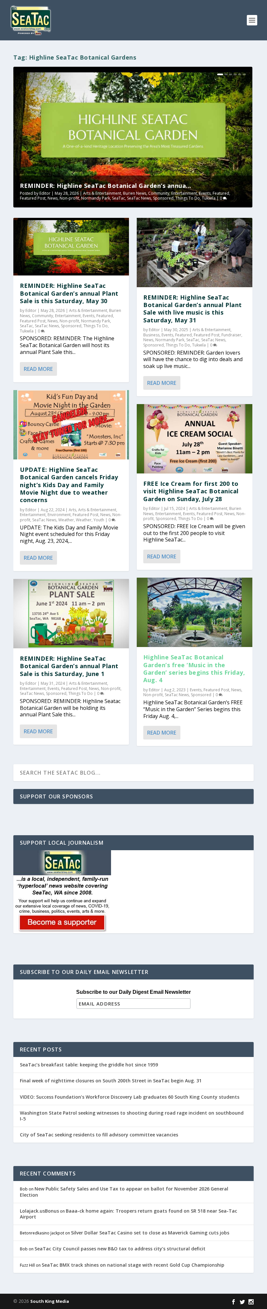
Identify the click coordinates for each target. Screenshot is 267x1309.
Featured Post (33, 198)
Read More (38, 369)
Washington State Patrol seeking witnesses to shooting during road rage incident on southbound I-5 (132, 1116)
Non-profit (69, 198)
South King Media (49, 1301)
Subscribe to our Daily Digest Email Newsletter (133, 992)
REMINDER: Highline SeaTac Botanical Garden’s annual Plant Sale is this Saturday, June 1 (69, 666)
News (53, 198)
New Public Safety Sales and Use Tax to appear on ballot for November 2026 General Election (124, 1192)
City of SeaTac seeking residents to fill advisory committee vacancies (99, 1135)
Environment (59, 514)
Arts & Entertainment (102, 193)
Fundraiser (231, 335)
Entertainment (184, 193)
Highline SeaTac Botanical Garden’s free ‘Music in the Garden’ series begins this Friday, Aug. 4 (194, 668)
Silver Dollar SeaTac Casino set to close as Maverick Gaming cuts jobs (150, 1233)
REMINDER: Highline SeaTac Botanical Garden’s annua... (105, 186)
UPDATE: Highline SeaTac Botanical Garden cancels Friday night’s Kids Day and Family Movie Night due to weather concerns (69, 485)
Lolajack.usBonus (39, 1211)
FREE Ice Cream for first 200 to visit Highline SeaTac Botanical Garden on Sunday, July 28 (191, 491)
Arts (72, 510)
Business (151, 335)
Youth (98, 520)
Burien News (134, 193)
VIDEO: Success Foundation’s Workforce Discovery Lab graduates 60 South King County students (129, 1097)
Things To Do (188, 198)
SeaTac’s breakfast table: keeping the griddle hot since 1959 (89, 1065)
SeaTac (118, 198)
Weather (66, 520)
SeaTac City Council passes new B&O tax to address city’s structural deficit (120, 1249)
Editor (44, 193)
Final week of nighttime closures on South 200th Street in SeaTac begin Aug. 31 (111, 1080)
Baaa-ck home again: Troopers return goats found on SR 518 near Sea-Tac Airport (128, 1214)
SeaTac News (139, 198)
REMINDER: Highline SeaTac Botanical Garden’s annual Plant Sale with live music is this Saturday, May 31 (192, 308)
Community (158, 193)
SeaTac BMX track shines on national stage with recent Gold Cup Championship (133, 1265)
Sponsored (163, 198)
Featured (221, 193)
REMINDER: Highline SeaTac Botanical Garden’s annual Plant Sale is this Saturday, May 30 (69, 293)
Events (205, 193)
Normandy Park (95, 198)
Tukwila (209, 198)
